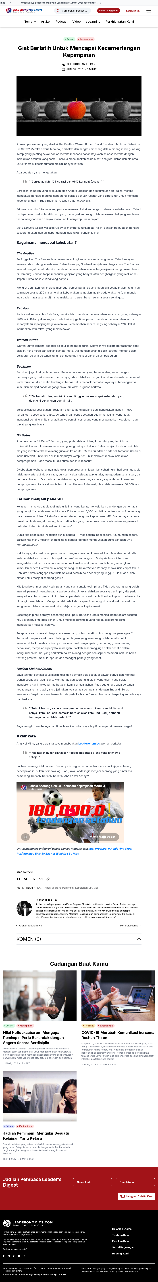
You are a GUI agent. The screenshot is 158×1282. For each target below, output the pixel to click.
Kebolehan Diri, (84, 887)
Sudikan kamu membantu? (15, 1249)
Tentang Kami (120, 1235)
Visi (96, 887)
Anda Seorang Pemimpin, (59, 887)
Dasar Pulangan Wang (30, 1274)
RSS (64, 1274)
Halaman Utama (122, 1228)
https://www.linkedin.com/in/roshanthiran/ (56, 917)
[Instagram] (24, 1256)
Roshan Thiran (84, 64)
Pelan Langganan (108, 10)
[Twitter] (9, 1256)
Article (70, 39)
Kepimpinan (86, 39)
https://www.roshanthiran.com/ (100, 917)
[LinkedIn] (14, 1256)
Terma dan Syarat (51, 1274)
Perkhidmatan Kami (119, 21)
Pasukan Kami (120, 1241)
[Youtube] (19, 1256)
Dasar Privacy (10, 1274)
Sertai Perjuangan (123, 1247)
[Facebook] (4, 1256)
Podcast (61, 21)
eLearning (93, 21)
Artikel (45, 21)
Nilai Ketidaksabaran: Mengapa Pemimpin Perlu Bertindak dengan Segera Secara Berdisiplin (33, 1037)
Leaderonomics (89, 743)
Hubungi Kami (120, 1253)
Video (76, 21)
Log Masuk (132, 10)
